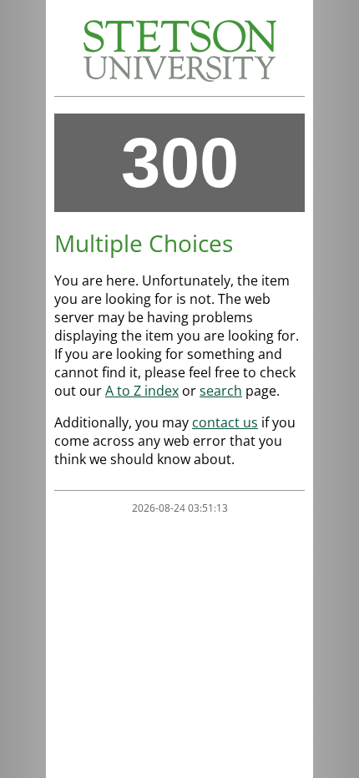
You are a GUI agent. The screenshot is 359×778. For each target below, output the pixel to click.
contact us (225, 422)
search (221, 390)
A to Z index (142, 390)
